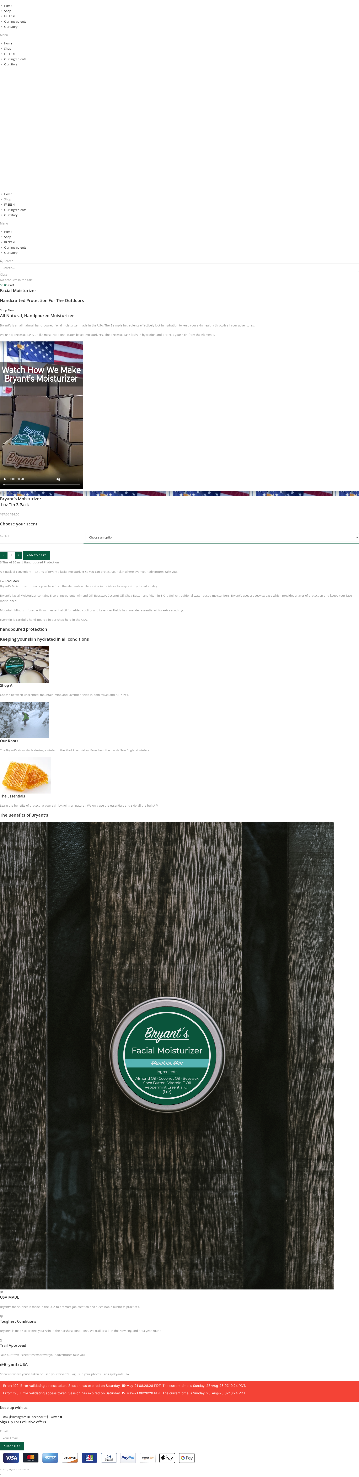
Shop (7, 11)
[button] (179, 35)
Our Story (10, 27)
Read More (12, 581)
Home (8, 6)
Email (4, 1431)
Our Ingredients (15, 21)
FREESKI (9, 16)
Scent (4, 536)
